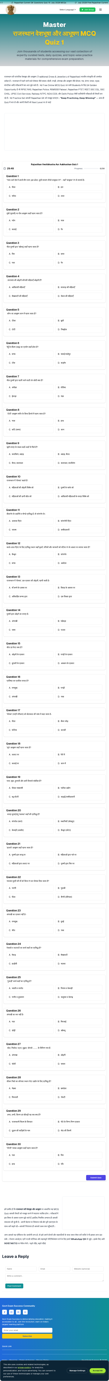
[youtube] (18, 1312)
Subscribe (27, 1336)
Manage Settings (77, 1371)
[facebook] (4, 1312)
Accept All (97, 1371)
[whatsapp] (25, 1312)
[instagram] (11, 1312)
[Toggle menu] (100, 10)
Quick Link (7, 1346)
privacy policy (24, 1367)
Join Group (89, 10)
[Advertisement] (54, 132)
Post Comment (14, 1286)
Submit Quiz (95, 1178)
